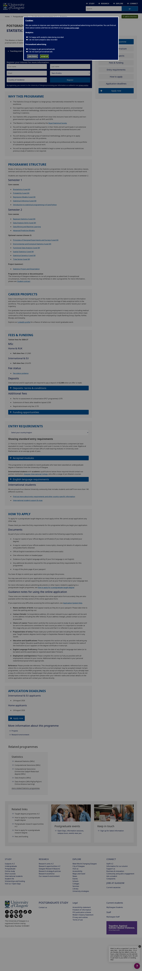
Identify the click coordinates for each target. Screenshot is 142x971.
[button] (48, 388)
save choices (32, 56)
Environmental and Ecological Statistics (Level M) (32, 244)
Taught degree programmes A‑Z (27, 814)
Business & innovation (115, 871)
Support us (110, 869)
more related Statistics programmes (26, 788)
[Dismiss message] (139, 946)
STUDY (8, 859)
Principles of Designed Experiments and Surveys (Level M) (35, 240)
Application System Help (72, 603)
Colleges (76, 884)
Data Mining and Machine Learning (27, 227)
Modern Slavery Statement (83, 915)
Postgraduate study (20, 16)
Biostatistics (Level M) (21, 189)
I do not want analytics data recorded (42, 40)
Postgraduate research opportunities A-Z (29, 825)
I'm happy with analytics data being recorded (46, 37)
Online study (10, 871)
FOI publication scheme (82, 912)
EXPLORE (77, 859)
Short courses (10, 874)
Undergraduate (11, 866)
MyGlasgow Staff (113, 917)
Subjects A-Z (10, 864)
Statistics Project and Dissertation (26, 269)
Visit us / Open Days (13, 884)
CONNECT (111, 859)
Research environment (20, 735)
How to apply (116, 76)
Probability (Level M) (21, 193)
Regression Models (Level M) (24, 197)
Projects (15, 731)
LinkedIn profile (24, 322)
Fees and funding (21, 836)
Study (91, 3)
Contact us (43, 907)
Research (105, 3)
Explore (119, 3)
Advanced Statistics (24, 761)
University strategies (81, 891)
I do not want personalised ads (40, 51)
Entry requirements (116, 69)
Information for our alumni (117, 866)
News (75, 876)
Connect (134, 3)
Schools (75, 881)
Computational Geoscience (27, 765)
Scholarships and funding (15, 881)
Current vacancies (113, 887)
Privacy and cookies (80, 917)
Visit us (75, 869)
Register (70, 80)
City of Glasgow (79, 866)
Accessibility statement (82, 907)
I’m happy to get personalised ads (41, 49)
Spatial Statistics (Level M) (23, 252)
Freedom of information (82, 910)
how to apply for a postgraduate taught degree (56, 587)
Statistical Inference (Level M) (24, 201)
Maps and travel (79, 874)
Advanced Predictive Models (24, 230)
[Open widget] (137, 966)
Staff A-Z (109, 864)
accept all (44, 56)
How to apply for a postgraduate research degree (27, 831)
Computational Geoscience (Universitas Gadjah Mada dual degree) (27, 771)
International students (14, 876)
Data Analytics (23, 778)
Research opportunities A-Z (49, 866)
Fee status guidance (20, 373)
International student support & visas (28, 500)
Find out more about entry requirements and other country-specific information (44, 496)
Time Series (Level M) (21, 259)
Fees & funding (116, 62)
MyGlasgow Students (114, 907)
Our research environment (49, 876)
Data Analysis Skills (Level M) (24, 223)
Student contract (23, 281)
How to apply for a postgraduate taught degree (27, 818)
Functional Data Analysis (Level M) (26, 248)
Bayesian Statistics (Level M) (24, 219)
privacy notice (83, 85)
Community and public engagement (120, 874)
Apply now (18, 718)
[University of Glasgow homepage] (13, 6)
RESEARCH (44, 859)
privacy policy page (71, 28)
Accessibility (77, 871)
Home (7, 16)
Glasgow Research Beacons (49, 869)
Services (76, 886)
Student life (9, 879)
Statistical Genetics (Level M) (24, 255)
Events (75, 879)
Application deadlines (116, 83)
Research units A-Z (46, 864)
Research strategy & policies (50, 871)
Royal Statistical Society (57, 123)
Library (75, 889)
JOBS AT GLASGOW (115, 883)
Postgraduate (10, 869)
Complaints (110, 879)
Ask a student (111, 876)
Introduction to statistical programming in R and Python (35, 205)
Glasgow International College (36, 474)
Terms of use (78, 920)
